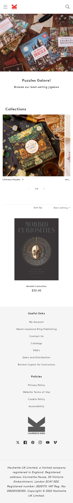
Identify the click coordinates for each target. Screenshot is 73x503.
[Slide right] (44, 188)
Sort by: (38, 207)
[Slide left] (29, 188)
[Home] (14, 6)
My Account (36, 321)
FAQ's (36, 350)
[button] (5, 7)
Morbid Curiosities (36, 286)
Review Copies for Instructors (36, 364)
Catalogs (36, 343)
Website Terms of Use (36, 391)
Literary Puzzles (11, 179)
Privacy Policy (36, 385)
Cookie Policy (36, 399)
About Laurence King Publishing (36, 329)
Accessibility (36, 406)
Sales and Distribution (36, 357)
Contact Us (36, 336)
